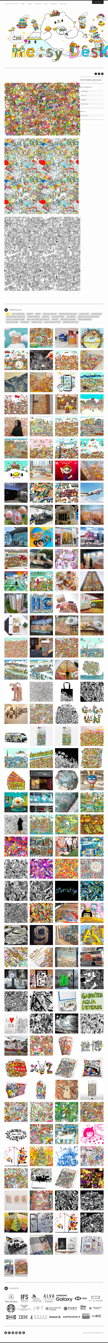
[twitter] (6, 1333)
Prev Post (95, 74)
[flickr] (13, 1333)
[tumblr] (24, 1333)
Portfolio (38, 4)
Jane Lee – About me (11, 4)
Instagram (63, 4)
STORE (46, 4)
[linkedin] (20, 1333)
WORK (22, 4)
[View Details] (41, 869)
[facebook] (10, 1333)
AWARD (29, 4)
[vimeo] (17, 1333)
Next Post (99, 74)
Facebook (54, 4)
